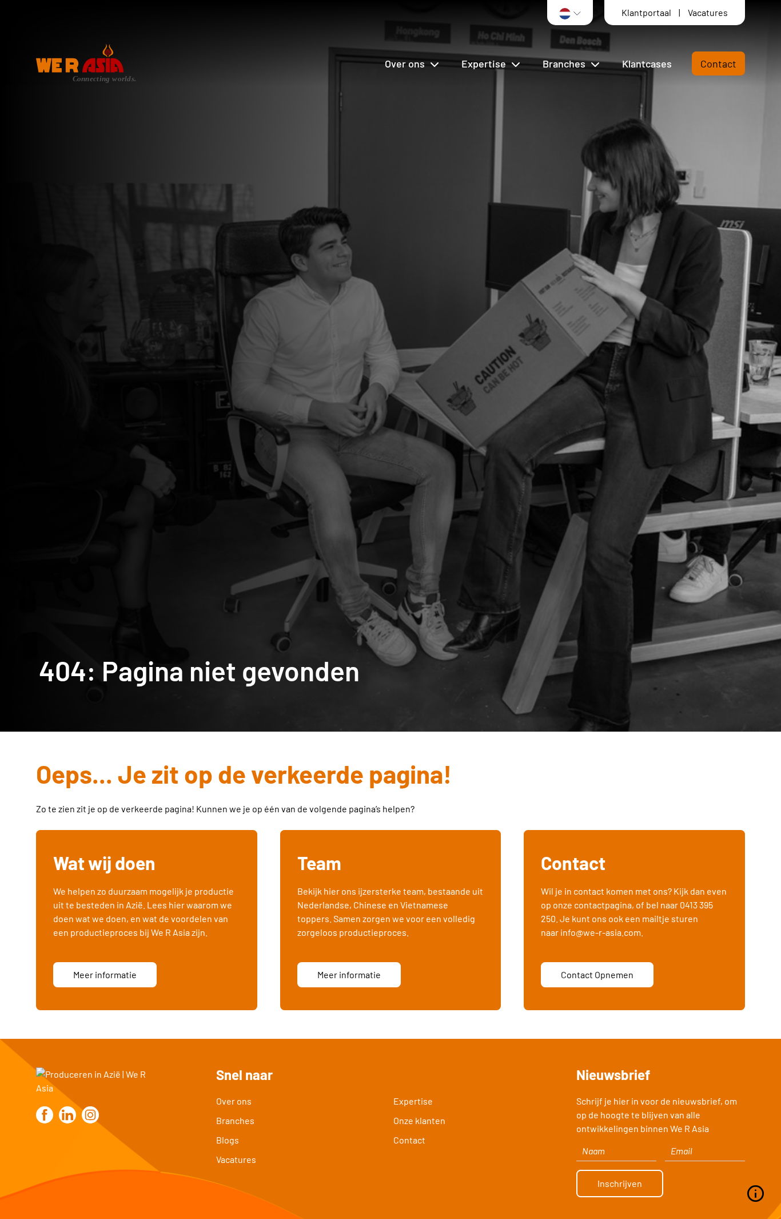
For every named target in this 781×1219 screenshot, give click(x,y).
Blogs (227, 1139)
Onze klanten (419, 1120)
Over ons (234, 1100)
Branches (235, 1120)
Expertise (413, 1100)
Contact (718, 63)
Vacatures (708, 12)
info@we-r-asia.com (600, 932)
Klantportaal (647, 12)
